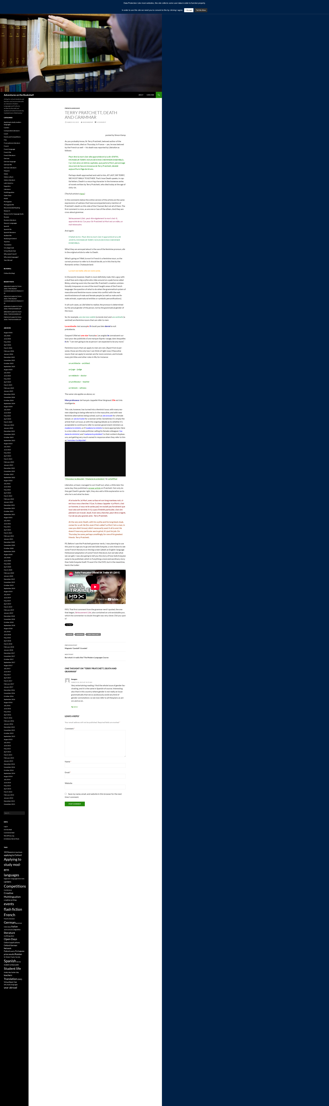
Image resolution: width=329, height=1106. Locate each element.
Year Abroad (8, 260)
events (9, 904)
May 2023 (7, 453)
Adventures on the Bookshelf (19, 94)
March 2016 (8, 718)
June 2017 (7, 672)
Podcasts (7, 951)
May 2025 (7, 379)
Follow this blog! (9, 273)
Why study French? (10, 254)
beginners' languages (11, 879)
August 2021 (8, 517)
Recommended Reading (12, 208)
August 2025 (8, 370)
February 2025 (9, 388)
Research (7, 211)
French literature (9, 155)
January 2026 (8, 354)
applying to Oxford (13, 855)
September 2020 (9, 551)
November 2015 (9, 730)
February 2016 (9, 721)
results (11, 954)
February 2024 (9, 425)
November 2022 (9, 471)
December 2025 (9, 357)
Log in (6, 826)
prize (6, 954)
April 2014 (7, 789)
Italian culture (8, 177)
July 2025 (7, 373)
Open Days (7, 195)
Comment (70, 728)
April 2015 (7, 752)
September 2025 (9, 366)
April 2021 (7, 530)
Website (68, 783)
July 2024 (7, 410)
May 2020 (7, 564)
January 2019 (8, 613)
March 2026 (8, 348)
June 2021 (7, 524)
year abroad (10, 987)
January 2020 (8, 576)
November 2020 (9, 545)
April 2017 (7, 678)
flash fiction (13, 909)
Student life (7, 235)
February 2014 (9, 795)
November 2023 (9, 434)
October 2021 (8, 511)
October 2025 (8, 363)
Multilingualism (9, 192)
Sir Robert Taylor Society (12, 957)
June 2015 (7, 746)
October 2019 (8, 585)
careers (7, 881)
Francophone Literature (12, 143)
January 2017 (8, 687)
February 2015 (9, 758)
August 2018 (8, 628)
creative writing (10, 900)
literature (9, 932)
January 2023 (8, 465)
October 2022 (8, 474)
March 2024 (8, 422)
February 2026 (9, 351)
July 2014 (7, 779)
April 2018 (7, 641)
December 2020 (9, 542)
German (6, 158)
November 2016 (9, 693)
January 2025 (8, 391)
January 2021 (8, 539)
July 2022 (7, 484)
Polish (6, 198)
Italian (6, 174)
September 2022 (9, 477)
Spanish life (7, 229)
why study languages (11, 984)
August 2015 (8, 739)
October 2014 (8, 770)
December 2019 (9, 579)
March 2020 (8, 570)
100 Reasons (9, 852)
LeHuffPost (112, 478)
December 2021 (9, 505)
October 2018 (8, 622)
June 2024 (7, 413)
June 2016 (7, 709)
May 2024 (7, 416)
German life (8, 165)
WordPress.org (9, 836)
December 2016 (9, 690)
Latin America (8, 183)
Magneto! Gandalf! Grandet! (76, 646)
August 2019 (8, 591)
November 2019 (9, 582)
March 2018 (8, 644)
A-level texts (18, 852)
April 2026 (7, 345)
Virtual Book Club (10, 251)
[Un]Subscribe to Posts (11, 839)
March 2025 (8, 385)
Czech (6, 134)
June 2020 (7, 561)
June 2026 (7, 339)
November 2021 (9, 508)
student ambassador (11, 965)
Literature (7, 189)
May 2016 (7, 712)
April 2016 (7, 715)
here (82, 193)
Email (68, 772)
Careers (6, 128)
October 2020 (8, 548)
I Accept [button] (189, 10)
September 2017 (9, 662)
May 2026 (7, 342)
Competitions (15, 886)
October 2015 (8, 733)
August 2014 (8, 776)
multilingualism (9, 936)
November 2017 (9, 656)
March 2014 (8, 792)
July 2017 (7, 668)
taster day (15, 972)
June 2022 (7, 487)
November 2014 (9, 767)
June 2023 (7, 450)
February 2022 (9, 499)
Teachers (7, 242)
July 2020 (7, 558)
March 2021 (8, 533)
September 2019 (9, 588)
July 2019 (7, 595)
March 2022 (8, 496)
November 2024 (9, 397)
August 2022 (8, 480)
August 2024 (8, 406)
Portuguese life (9, 205)
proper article (94, 488)
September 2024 (9, 403)
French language (72, 108)
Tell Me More (201, 10)
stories (18, 962)
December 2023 (9, 431)
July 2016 (7, 705)
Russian (6, 217)
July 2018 (7, 631)
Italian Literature (9, 180)
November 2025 (9, 360)
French (6, 146)
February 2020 (9, 573)
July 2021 (7, 521)
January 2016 (8, 724)
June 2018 (7, 635)
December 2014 (9, 764)
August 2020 (8, 554)
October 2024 (8, 400)
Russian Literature (10, 220)
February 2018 (9, 647)
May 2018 (7, 638)
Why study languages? (11, 257)
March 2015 (8, 755)
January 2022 (8, 502)
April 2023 (7, 456)
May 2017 (7, 675)
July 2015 (7, 742)
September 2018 (9, 625)
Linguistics (17, 930)
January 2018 (8, 650)
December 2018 (9, 616)
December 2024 (9, 394)
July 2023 (7, 447)
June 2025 (7, 376)
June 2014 (7, 783)
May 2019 (7, 601)
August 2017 (8, 665)
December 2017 (9, 653)
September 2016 (9, 699)
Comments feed (9, 833)
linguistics (7, 186)
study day (7, 972)
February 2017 (9, 684)
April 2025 (7, 382)
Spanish (6, 226)
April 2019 (7, 604)
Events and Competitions (12, 137)
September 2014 (9, 773)
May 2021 (7, 527)
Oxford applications (12, 942)
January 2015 (8, 761)
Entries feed (8, 830)
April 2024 (7, 419)
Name (68, 761)
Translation (7, 245)
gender (69, 634)
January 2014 (8, 798)
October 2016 (8, 696)
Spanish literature (10, 232)
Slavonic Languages (10, 223)
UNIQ (19, 979)
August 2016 (8, 702)
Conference (8, 890)
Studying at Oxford (10, 239)
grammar (80, 634)
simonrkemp (88, 122)
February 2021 (9, 536)
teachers (8, 975)
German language (10, 161)
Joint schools (8, 930)
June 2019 (7, 598)
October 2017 (8, 659)
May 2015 (7, 749)
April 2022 (7, 493)
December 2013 (9, 801)
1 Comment (101, 122)
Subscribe (150, 95)
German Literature (10, 168)
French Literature (9, 919)
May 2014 (7, 786)
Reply (76, 707)
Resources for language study (14, 214)
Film (5, 140)
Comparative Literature (12, 131)
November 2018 (9, 619)
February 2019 (9, 610)
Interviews (7, 927)
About (141, 95)
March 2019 (8, 607)
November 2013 (9, 804)
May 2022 (7, 490)
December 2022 (9, 468)
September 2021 (9, 514)
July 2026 (7, 336)
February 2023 (9, 462)
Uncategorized (9, 248)
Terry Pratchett (93, 634)
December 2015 (9, 727)
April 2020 (7, 567)
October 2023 (8, 437)
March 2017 (8, 681)
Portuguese (8, 202)
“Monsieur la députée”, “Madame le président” (85, 478)
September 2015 (9, 736)
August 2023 (8, 443)
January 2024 (8, 428)
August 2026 (8, 333)
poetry (13, 951)
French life (7, 152)
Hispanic (7, 171)
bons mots (21, 878)
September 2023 (9, 440)
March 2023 (8, 459)
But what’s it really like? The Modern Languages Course (86, 656)
